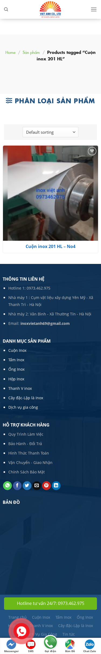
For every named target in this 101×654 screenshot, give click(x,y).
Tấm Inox (16, 359)
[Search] (6, 9)
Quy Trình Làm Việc (25, 434)
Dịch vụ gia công (23, 407)
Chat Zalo (89, 651)
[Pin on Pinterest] (46, 485)
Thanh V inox (20, 388)
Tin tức (68, 634)
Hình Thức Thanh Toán (28, 453)
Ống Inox (16, 369)
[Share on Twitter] (27, 485)
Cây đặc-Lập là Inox (25, 397)
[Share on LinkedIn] (56, 485)
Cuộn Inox (17, 350)
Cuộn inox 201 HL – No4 (50, 246)
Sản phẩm (31, 52)
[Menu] (93, 9)
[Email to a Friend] (36, 485)
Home (10, 52)
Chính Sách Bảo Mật (26, 471)
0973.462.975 (38, 288)
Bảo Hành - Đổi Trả (25, 443)
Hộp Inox (16, 378)
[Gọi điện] (50, 642)
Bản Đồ (70, 651)
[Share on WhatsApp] (7, 485)
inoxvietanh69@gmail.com (45, 323)
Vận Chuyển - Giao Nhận (30, 462)
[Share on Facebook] (17, 485)
